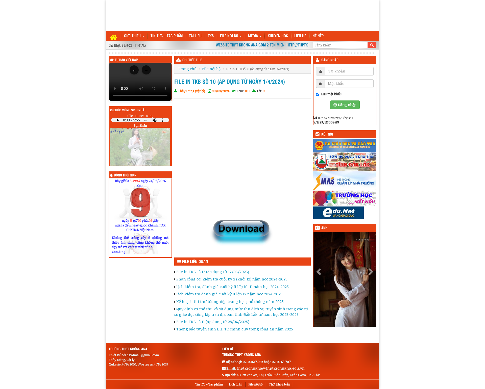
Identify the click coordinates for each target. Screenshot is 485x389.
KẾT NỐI (327, 134)
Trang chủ (187, 68)
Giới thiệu (133, 36)
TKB (211, 36)
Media (253, 36)
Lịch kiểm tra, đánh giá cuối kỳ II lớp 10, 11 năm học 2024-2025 (232, 286)
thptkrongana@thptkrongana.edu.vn (271, 368)
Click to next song (140, 115)
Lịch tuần (235, 384)
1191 (247, 91)
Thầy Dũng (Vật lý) (191, 91)
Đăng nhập (329, 60)
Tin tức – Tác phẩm (167, 36)
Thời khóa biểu (279, 384)
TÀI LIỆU (195, 36)
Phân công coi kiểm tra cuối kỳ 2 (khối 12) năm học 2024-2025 (231, 278)
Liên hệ (300, 36)
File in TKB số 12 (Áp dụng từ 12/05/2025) (212, 271)
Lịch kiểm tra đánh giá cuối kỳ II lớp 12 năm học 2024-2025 (229, 293)
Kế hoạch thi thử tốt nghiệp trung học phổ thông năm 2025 (230, 301)
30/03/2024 (220, 91)
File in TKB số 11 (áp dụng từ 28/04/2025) (212, 321)
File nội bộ (229, 36)
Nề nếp (318, 36)
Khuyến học (278, 36)
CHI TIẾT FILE (192, 60)
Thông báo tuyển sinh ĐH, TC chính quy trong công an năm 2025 (234, 328)
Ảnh (324, 228)
